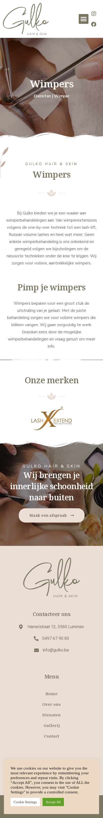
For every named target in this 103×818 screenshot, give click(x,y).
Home (51, 693)
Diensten (51, 714)
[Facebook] (93, 24)
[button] (84, 19)
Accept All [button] (53, 802)
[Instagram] (93, 13)
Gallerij (52, 725)
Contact (51, 736)
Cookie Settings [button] (25, 802)
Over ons (51, 704)
